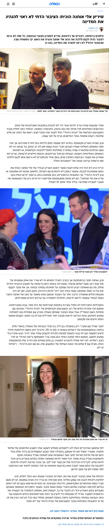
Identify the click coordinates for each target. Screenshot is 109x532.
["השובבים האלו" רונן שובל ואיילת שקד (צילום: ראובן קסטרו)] (54, 231)
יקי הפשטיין (99, 524)
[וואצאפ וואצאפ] (13, 3)
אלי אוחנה (78, 524)
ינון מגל (70, 524)
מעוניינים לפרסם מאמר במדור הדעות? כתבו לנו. (77, 511)
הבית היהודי (88, 524)
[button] (95, 4)
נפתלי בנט (62, 524)
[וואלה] (54, 3)
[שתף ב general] (8, 3)
